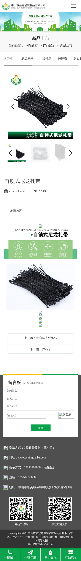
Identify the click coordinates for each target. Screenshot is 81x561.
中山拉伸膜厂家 (29, 536)
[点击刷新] (66, 415)
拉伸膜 (46, 58)
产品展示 (49, 45)
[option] (40, 106)
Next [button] (68, 106)
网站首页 (32, 45)
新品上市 (66, 45)
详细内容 (16, 210)
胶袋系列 (27, 58)
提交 (41, 427)
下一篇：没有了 (40, 349)
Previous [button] (13, 106)
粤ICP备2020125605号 (40, 544)
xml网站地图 (40, 540)
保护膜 (62, 58)
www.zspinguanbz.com (32, 457)
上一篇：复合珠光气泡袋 (40, 338)
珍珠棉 (7, 58)
